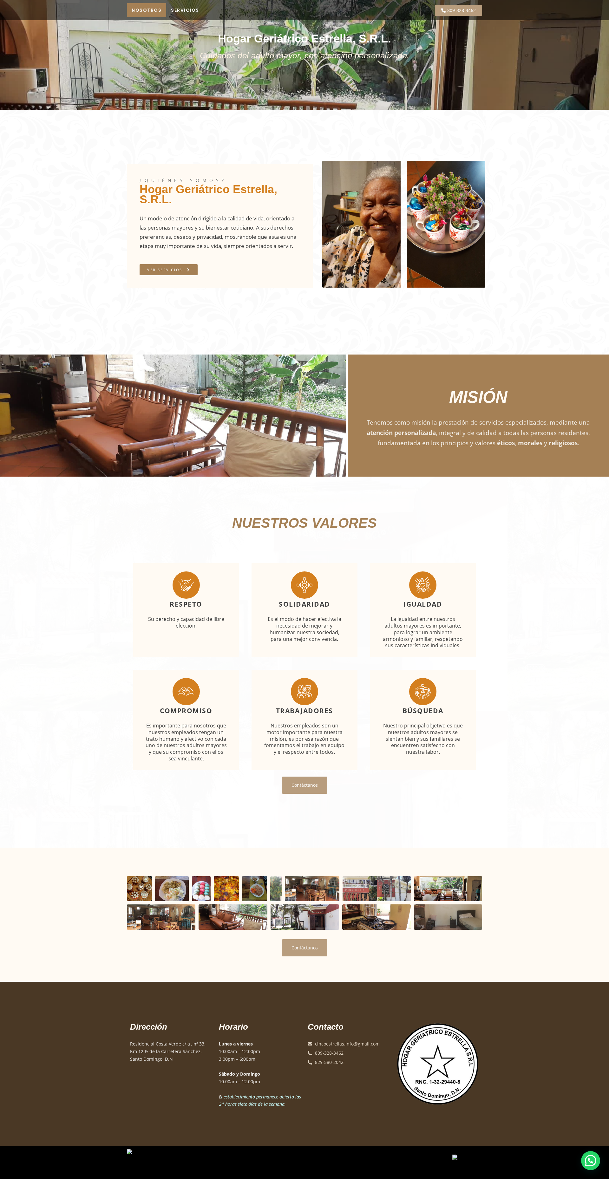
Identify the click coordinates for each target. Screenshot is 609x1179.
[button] (590, 1160)
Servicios (185, 10)
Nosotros (146, 10)
